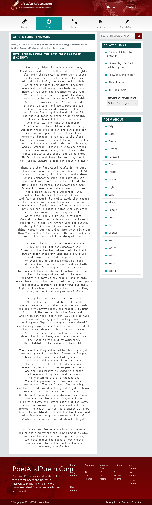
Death (112, 141)
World (112, 270)
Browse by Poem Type (121, 97)
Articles (118, 465)
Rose (112, 217)
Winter (113, 263)
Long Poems (73, 474)
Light (112, 187)
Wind (112, 255)
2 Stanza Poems (117, 475)
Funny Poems (132, 481)
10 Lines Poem (117, 90)
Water (112, 248)
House (112, 179)
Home (111, 7)
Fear (111, 164)
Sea (111, 225)
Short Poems (116, 82)
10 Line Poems (88, 475)
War (111, 240)
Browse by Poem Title (122, 74)
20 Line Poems (102, 475)
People (113, 210)
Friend (113, 172)
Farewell (114, 156)
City (111, 126)
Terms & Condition (131, 502)
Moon (112, 202)
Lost (111, 194)
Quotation (90, 465)
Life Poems (132, 474)
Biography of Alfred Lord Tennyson (119, 65)
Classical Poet (103, 466)
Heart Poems (73, 489)
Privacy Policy (113, 502)
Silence (113, 232)
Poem (73, 465)
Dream (113, 149)
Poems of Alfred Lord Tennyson (120, 54)
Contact (131, 7)
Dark (111, 133)
